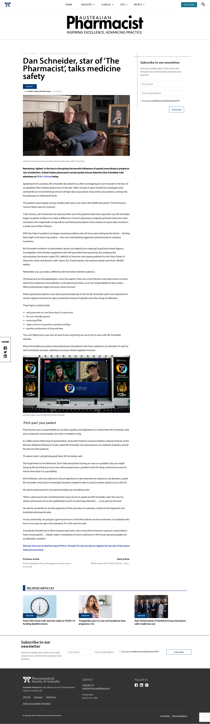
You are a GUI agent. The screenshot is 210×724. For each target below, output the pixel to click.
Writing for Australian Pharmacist (36, 703)
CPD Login (189, 4)
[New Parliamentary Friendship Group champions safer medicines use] (161, 606)
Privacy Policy (165, 716)
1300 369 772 (88, 685)
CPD (122, 4)
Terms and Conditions (179, 716)
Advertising (51, 697)
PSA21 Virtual (44, 176)
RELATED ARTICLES (40, 588)
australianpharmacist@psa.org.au (96, 688)
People (138, 4)
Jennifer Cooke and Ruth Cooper (39, 91)
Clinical (106, 4)
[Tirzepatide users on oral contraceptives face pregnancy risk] (105, 606)
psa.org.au (38, 697)
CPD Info (26, 697)
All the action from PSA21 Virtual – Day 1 (110, 563)
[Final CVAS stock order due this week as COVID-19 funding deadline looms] (49, 606)
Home (69, 4)
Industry (86, 4)
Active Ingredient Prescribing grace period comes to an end (47, 565)
